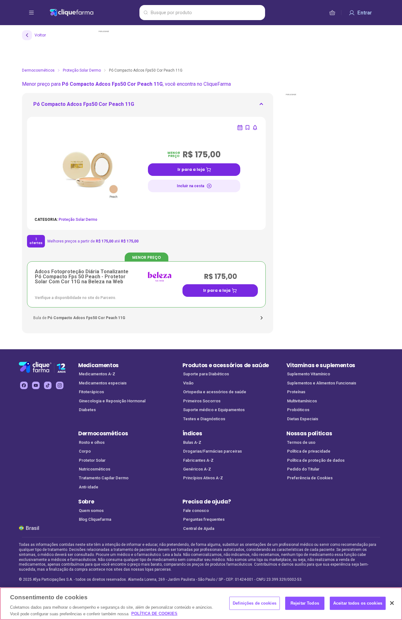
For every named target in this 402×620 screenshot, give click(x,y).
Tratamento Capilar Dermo (103, 478)
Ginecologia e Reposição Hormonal (112, 401)
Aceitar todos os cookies (357, 603)
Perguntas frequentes (204, 519)
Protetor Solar (92, 460)
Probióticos (298, 409)
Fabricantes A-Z (198, 460)
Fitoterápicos (91, 391)
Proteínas (296, 391)
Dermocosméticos (38, 70)
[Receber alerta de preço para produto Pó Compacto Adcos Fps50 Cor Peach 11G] (255, 127)
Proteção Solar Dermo (82, 70)
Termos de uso (301, 442)
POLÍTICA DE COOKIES (154, 613)
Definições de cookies (254, 603)
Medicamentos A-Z (97, 374)
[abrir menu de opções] (31, 12)
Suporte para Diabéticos (206, 374)
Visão (188, 383)
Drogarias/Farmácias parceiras (212, 451)
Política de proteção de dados (316, 460)
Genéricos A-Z (197, 469)
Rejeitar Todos (305, 603)
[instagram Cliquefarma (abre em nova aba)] (60, 385)
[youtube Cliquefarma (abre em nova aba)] (36, 385)
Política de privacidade (308, 451)
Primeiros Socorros (201, 401)
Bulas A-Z (192, 442)
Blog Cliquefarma (95, 519)
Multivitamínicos (302, 401)
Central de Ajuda (198, 528)
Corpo (85, 451)
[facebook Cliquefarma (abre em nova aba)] (24, 385)
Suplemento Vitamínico (308, 374)
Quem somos (91, 510)
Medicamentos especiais (103, 383)
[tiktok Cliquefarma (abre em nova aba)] (48, 385)
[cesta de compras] (332, 12)
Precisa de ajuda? (206, 501)
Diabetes (87, 409)
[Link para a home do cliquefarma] (93, 12)
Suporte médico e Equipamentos (214, 409)
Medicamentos (98, 365)
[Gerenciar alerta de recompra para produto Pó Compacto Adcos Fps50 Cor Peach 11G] (240, 127)
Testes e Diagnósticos (204, 418)
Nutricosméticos (94, 469)
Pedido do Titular (303, 469)
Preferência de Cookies (310, 478)
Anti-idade (88, 487)
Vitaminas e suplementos (320, 365)
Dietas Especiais (302, 418)
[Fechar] (392, 603)
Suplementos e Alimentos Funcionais (321, 383)
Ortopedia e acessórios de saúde (214, 391)
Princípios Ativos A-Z (203, 478)
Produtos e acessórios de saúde (225, 365)
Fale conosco (196, 510)
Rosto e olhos (92, 442)
